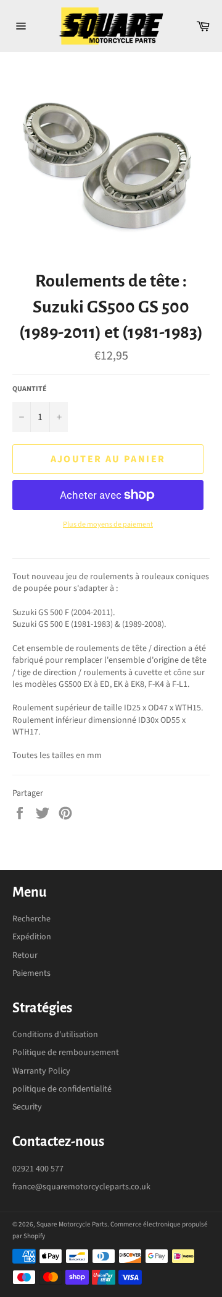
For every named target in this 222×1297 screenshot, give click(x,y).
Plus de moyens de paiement (108, 525)
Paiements (31, 973)
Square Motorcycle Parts (71, 1224)
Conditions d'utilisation (55, 1034)
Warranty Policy (41, 1071)
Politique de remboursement (65, 1052)
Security (27, 1107)
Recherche (31, 919)
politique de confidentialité (62, 1089)
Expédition (31, 937)
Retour (25, 955)
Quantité (29, 389)
